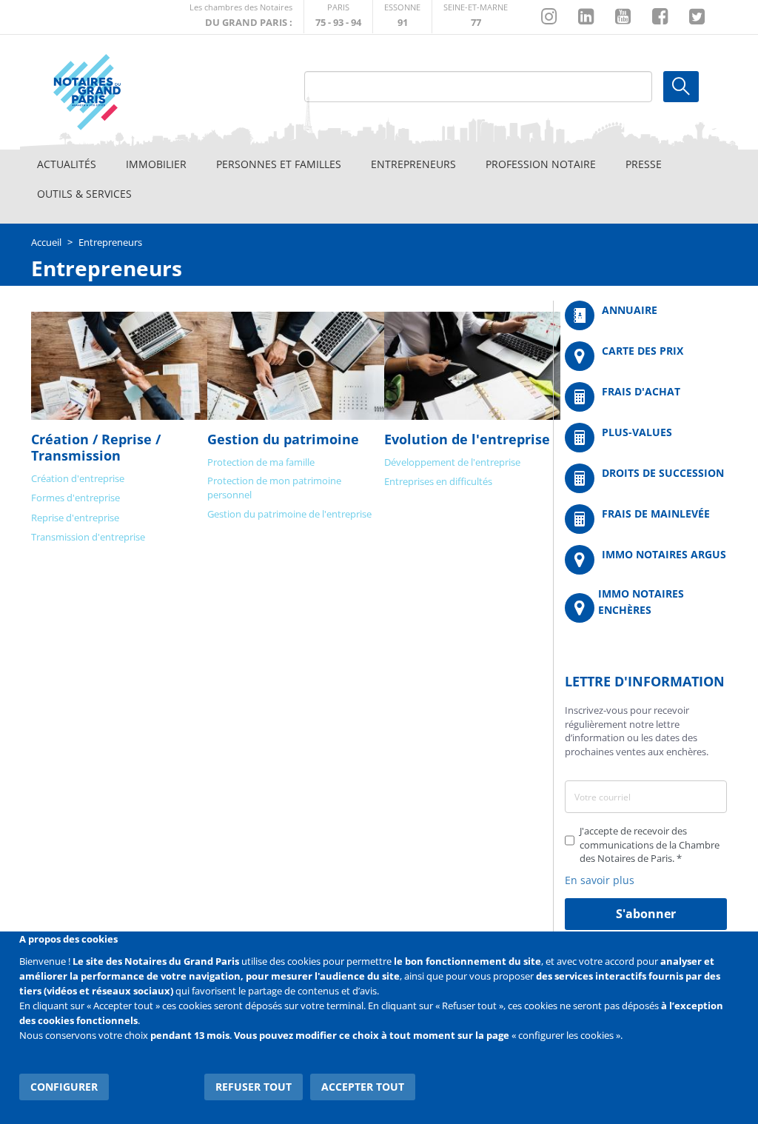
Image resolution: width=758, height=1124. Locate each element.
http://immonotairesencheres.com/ (646, 607)
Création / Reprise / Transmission (96, 447)
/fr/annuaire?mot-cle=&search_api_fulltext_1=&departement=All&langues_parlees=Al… (646, 315)
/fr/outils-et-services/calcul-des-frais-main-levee (646, 519)
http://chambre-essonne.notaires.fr (402, 16)
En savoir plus (599, 880)
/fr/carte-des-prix (646, 356)
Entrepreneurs (413, 164)
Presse (643, 164)
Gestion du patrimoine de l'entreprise (289, 514)
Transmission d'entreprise (88, 536)
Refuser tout (253, 1087)
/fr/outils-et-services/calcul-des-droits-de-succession (646, 478)
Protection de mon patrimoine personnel (274, 487)
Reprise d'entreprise (75, 517)
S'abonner (646, 914)
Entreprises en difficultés (438, 481)
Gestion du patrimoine (283, 439)
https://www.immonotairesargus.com (646, 560)
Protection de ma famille (261, 462)
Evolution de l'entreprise (467, 439)
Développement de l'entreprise (452, 462)
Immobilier (156, 164)
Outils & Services (84, 194)
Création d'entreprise (77, 478)
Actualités (66, 164)
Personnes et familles (278, 164)
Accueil (46, 242)
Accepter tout (362, 1087)
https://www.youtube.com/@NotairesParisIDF (623, 17)
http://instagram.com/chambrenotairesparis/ (549, 17)
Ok (681, 86)
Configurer (64, 1087)
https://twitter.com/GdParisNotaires (697, 17)
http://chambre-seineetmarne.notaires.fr (475, 16)
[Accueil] (120, 92)
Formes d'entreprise (75, 497)
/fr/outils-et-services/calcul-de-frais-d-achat (646, 397)
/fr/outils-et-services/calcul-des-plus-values (646, 437)
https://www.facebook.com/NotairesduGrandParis (660, 17)
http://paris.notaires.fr (338, 16)
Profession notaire (541, 164)
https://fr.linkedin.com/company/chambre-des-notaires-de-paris (586, 17)
